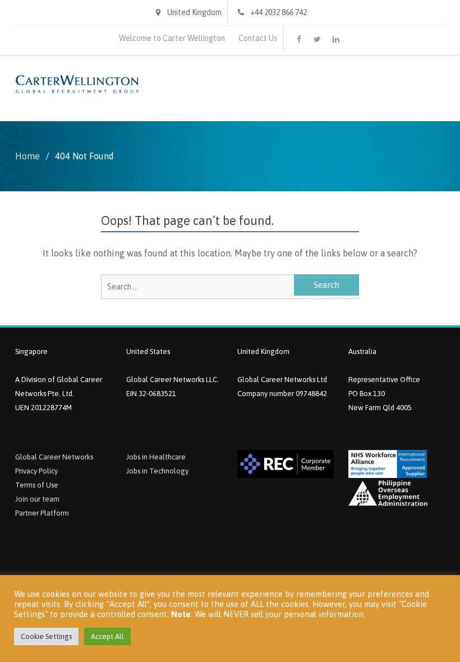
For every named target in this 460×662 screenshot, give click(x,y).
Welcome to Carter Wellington (172, 38)
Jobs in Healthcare (156, 457)
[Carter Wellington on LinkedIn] (336, 39)
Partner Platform (42, 513)
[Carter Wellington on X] (317, 39)
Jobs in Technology (157, 471)
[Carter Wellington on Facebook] (299, 39)
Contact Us (257, 38)
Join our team (37, 499)
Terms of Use (36, 485)
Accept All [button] (107, 636)
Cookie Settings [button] (46, 636)
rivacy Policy (38, 471)
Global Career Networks (54, 457)
